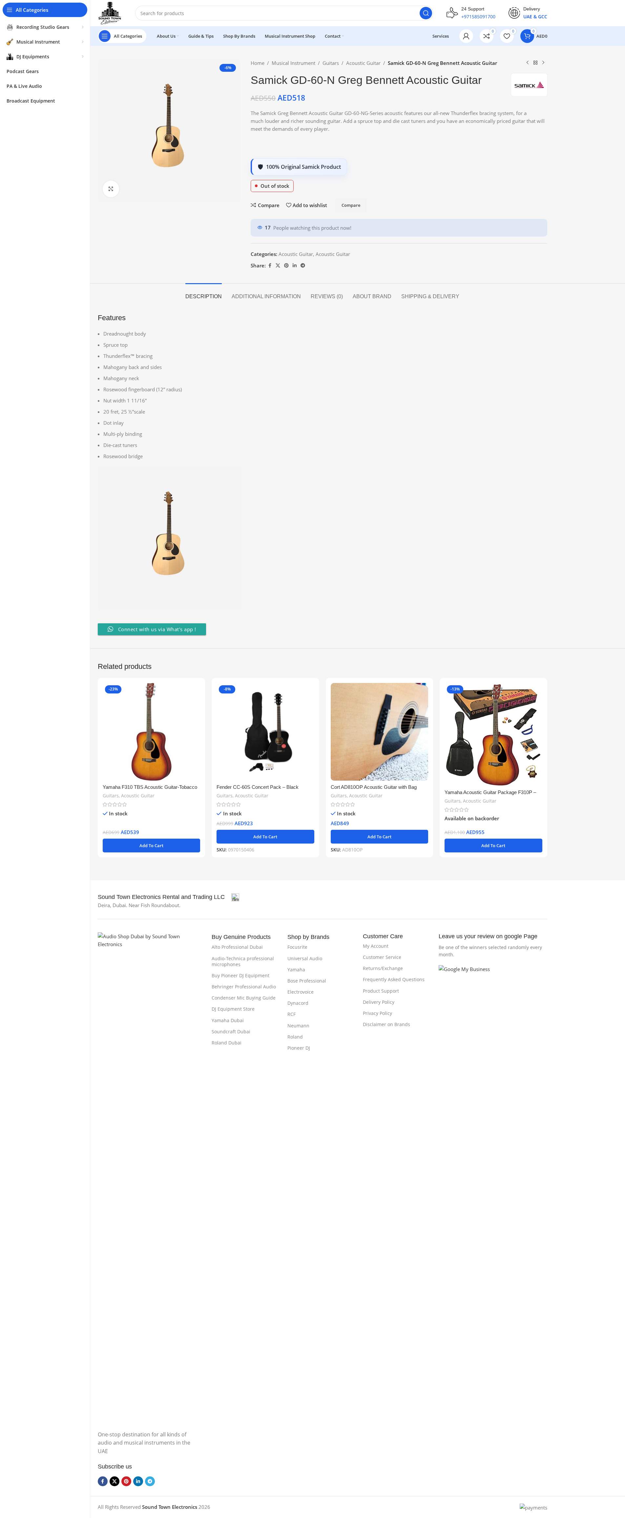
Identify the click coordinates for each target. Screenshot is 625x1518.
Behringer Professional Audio (244, 986)
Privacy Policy (377, 1013)
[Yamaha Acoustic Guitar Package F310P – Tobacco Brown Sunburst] (493, 734)
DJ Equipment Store (233, 1009)
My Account (375, 946)
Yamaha (296, 969)
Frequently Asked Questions (394, 979)
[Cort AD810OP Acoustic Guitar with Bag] (379, 732)
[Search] (426, 13)
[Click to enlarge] (111, 189)
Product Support (381, 991)
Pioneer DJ (298, 1048)
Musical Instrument (293, 63)
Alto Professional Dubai (237, 947)
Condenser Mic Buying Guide (244, 998)
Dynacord (297, 1003)
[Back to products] (535, 63)
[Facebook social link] (270, 265)
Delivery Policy (378, 1002)
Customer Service (382, 957)
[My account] (466, 36)
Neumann (298, 1025)
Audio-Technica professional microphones (243, 961)
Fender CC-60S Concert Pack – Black (258, 787)
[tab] (203, 293)
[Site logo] (110, 12)
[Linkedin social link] (295, 265)
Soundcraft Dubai (231, 1031)
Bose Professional (306, 981)
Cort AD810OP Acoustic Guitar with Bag (374, 787)
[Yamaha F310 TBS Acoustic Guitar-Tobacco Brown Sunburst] (151, 732)
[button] (151, 845)
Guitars (331, 63)
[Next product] (543, 63)
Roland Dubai (226, 1043)
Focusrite (297, 947)
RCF (291, 1014)
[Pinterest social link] (286, 265)
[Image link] (151, 1177)
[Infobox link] (471, 13)
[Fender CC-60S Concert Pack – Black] (265, 732)
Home (257, 63)
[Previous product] (527, 63)
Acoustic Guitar (363, 63)
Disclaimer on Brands (386, 1024)
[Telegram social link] (303, 265)
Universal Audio (304, 958)
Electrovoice (300, 992)
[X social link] (278, 265)
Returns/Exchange (383, 968)
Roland (295, 1037)
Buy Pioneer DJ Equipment (240, 975)
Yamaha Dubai (228, 1020)
